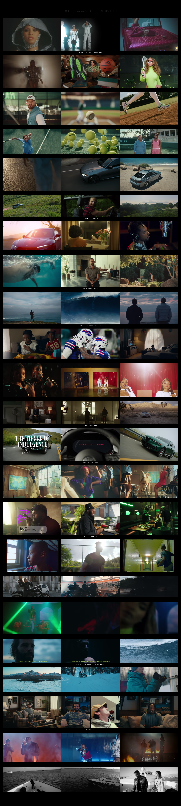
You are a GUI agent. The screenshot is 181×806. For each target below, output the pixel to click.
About (90, 3)
